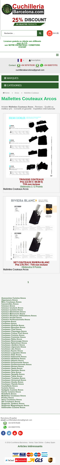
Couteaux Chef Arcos (11, 329)
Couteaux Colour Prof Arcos (14, 333)
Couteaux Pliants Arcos (12, 360)
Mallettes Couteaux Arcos (13, 396)
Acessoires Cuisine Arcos (13, 298)
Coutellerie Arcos (9, 386)
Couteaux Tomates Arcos (13, 378)
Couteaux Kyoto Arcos (12, 351)
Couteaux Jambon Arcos (13, 345)
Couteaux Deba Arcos (11, 339)
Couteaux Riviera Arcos (12, 366)
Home (7, 93)
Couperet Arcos (8, 321)
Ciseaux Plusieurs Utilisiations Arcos (19, 315)
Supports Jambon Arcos (12, 403)
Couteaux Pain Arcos (11, 355)
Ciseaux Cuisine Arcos (12, 310)
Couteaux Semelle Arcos (13, 374)
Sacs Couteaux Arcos (11, 399)
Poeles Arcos (7, 397)
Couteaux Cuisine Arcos (12, 335)
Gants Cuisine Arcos (11, 392)
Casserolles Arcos (10, 304)
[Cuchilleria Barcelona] (30, 9)
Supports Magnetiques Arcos (15, 405)
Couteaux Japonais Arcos (13, 347)
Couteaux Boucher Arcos (13, 327)
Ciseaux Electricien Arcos (13, 312)
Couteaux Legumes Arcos (13, 353)
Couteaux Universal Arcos (13, 380)
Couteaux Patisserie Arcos (14, 356)
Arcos (17, 93)
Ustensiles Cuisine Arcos (13, 407)
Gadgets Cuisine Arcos (12, 390)
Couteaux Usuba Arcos (12, 382)
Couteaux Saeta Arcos (11, 368)
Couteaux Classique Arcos (14, 331)
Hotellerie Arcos (8, 394)
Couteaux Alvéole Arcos (12, 325)
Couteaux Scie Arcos (11, 372)
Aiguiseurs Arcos (9, 300)
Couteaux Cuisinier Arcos (13, 337)
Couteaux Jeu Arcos (11, 349)
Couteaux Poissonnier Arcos (15, 362)
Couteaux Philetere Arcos (13, 358)
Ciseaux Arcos (8, 306)
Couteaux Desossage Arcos (14, 341)
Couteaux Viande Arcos (12, 384)
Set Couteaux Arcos (10, 401)
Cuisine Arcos (8, 388)
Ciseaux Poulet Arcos (11, 317)
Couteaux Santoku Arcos (13, 370)
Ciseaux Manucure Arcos (13, 314)
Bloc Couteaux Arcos (11, 302)
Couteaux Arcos (9, 323)
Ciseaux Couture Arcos (12, 308)
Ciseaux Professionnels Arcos (15, 319)
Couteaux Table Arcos (11, 376)
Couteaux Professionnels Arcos (16, 364)
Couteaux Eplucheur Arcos (14, 343)
